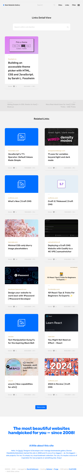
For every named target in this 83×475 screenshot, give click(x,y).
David (20, 451)
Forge (56, 469)
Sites (60, 5)
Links (67, 5)
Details (21, 86)
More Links (41, 407)
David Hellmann (32, 469)
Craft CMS (72, 469)
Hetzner (49, 469)
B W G (12, 5)
